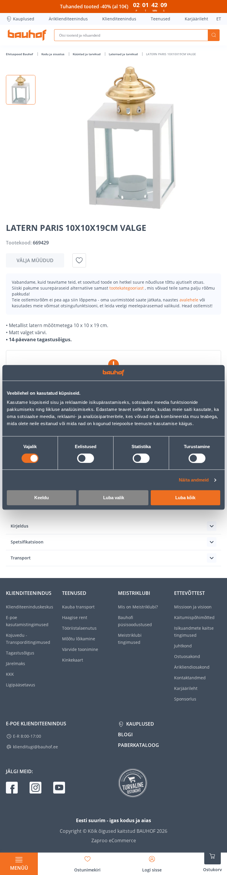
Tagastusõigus (20, 653)
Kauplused (23, 19)
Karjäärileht (196, 19)
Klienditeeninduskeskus (29, 607)
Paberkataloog (138, 745)
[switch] (85, 458)
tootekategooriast (127, 288)
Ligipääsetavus (20, 685)
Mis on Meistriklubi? (138, 607)
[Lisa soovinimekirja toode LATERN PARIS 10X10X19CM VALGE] (79, 260)
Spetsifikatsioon (27, 542)
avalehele (189, 300)
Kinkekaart (72, 660)
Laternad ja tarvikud (124, 54)
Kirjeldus (19, 526)
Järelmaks (15, 663)
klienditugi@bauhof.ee (35, 747)
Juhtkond (183, 646)
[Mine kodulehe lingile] (27, 35)
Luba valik (113, 497)
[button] (20, 90)
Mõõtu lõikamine (78, 638)
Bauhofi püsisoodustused (135, 621)
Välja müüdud (35, 260)
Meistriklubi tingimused (130, 638)
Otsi (214, 35)
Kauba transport (78, 607)
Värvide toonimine (80, 649)
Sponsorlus (185, 699)
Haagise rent (74, 617)
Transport (21, 558)
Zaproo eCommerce (113, 840)
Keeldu (41, 497)
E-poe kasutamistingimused (27, 621)
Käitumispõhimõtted (194, 617)
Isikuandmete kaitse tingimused (194, 631)
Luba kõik (185, 497)
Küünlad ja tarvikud (87, 54)
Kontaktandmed (190, 677)
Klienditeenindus (119, 19)
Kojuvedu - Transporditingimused (28, 638)
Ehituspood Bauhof (20, 54)
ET (218, 19)
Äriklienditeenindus (68, 19)
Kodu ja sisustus (53, 54)
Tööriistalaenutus (79, 628)
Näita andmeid (194, 479)
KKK (10, 674)
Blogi (125, 734)
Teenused (160, 19)
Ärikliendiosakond (192, 667)
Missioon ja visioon (193, 607)
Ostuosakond (187, 656)
